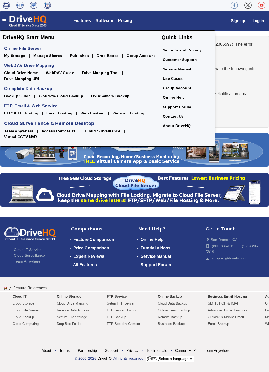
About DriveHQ (177, 126)
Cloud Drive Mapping (72, 303)
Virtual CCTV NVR (20, 137)
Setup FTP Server (120, 303)
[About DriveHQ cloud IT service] (30, 236)
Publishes (79, 56)
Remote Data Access (73, 310)
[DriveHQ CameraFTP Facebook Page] (234, 5)
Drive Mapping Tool (100, 73)
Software (104, 20)
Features (82, 20)
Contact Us (173, 116)
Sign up (238, 20)
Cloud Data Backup (172, 303)
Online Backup (170, 296)
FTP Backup (116, 317)
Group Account (141, 56)
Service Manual (177, 69)
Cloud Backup (23, 317)
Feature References (30, 288)
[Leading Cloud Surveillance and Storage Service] (134, 149)
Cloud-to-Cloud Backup (61, 96)
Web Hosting (93, 113)
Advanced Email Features (227, 310)
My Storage (14, 56)
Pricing (125, 20)
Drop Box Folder (69, 324)
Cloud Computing (26, 324)
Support (111, 350)
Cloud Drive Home (21, 73)
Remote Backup (170, 317)
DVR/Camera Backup (110, 96)
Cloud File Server (26, 310)
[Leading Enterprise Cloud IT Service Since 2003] (134, 189)
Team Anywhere (19, 131)
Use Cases (173, 78)
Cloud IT (20, 296)
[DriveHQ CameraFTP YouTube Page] (261, 5)
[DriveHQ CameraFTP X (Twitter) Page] (248, 5)
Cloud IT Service (28, 250)
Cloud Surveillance (102, 131)
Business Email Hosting (227, 296)
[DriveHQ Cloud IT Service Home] (25, 20)
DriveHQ (104, 358)
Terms (64, 350)
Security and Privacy (182, 50)
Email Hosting (59, 113)
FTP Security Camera (123, 324)
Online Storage (69, 296)
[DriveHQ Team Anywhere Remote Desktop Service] (47, 5)
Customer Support (180, 59)
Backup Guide (17, 96)
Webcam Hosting (128, 113)
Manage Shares (47, 56)
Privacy (132, 350)
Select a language (174, 358)
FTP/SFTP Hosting (21, 113)
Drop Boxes (108, 56)
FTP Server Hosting (122, 310)
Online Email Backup (174, 310)
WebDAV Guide (60, 73)
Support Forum (177, 107)
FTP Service (117, 296)
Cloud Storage (23, 303)
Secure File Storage (72, 317)
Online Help (174, 97)
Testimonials (157, 350)
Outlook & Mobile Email (226, 317)
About (46, 350)
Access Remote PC (59, 131)
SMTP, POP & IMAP (224, 303)
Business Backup (171, 324)
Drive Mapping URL (22, 79)
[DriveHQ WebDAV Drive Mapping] (6, 5)
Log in (258, 20)
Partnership (87, 350)
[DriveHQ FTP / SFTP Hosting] (20, 5)
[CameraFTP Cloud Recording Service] (33, 5)
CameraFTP (185, 350)
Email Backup (218, 324)
